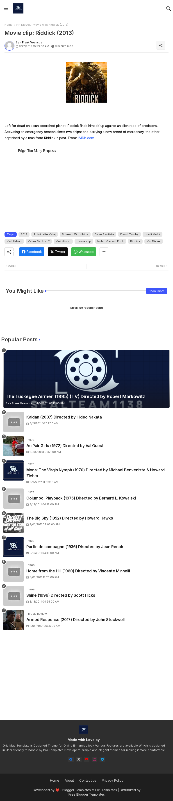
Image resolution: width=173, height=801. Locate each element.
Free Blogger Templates (86, 794)
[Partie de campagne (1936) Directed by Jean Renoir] (13, 547)
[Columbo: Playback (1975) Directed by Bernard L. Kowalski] (13, 498)
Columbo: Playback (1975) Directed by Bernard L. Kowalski (81, 498)
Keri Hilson (63, 241)
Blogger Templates (76, 790)
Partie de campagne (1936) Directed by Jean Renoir (74, 546)
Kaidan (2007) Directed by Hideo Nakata (64, 417)
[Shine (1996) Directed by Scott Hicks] (13, 596)
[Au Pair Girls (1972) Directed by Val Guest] (13, 446)
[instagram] (94, 759)
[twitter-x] (79, 759)
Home (9, 24)
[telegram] (102, 759)
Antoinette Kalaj (45, 234)
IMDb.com (86, 138)
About (69, 780)
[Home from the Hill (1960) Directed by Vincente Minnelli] (13, 571)
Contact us (87, 780)
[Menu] (6, 8)
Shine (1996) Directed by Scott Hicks (60, 595)
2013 (24, 234)
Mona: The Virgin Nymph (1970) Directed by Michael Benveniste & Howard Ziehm (95, 473)
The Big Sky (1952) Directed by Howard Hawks (69, 518)
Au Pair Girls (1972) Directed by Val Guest (65, 445)
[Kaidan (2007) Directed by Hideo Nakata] (13, 422)
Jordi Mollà (152, 234)
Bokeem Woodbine (75, 234)
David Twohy (129, 234)
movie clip (84, 241)
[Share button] (104, 251)
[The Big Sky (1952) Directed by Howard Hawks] (13, 523)
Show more (157, 291)
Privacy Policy (112, 780)
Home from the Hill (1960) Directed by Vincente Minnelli (78, 571)
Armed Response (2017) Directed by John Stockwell (75, 619)
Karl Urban (14, 241)
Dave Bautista (104, 234)
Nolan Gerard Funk (110, 241)
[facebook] (71, 759)
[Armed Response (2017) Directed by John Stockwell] (13, 620)
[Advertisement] (86, 679)
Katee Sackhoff (39, 241)
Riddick (135, 241)
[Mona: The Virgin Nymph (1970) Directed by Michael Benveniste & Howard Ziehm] (13, 470)
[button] (168, 8)
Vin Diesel (23, 24)
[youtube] (86, 759)
